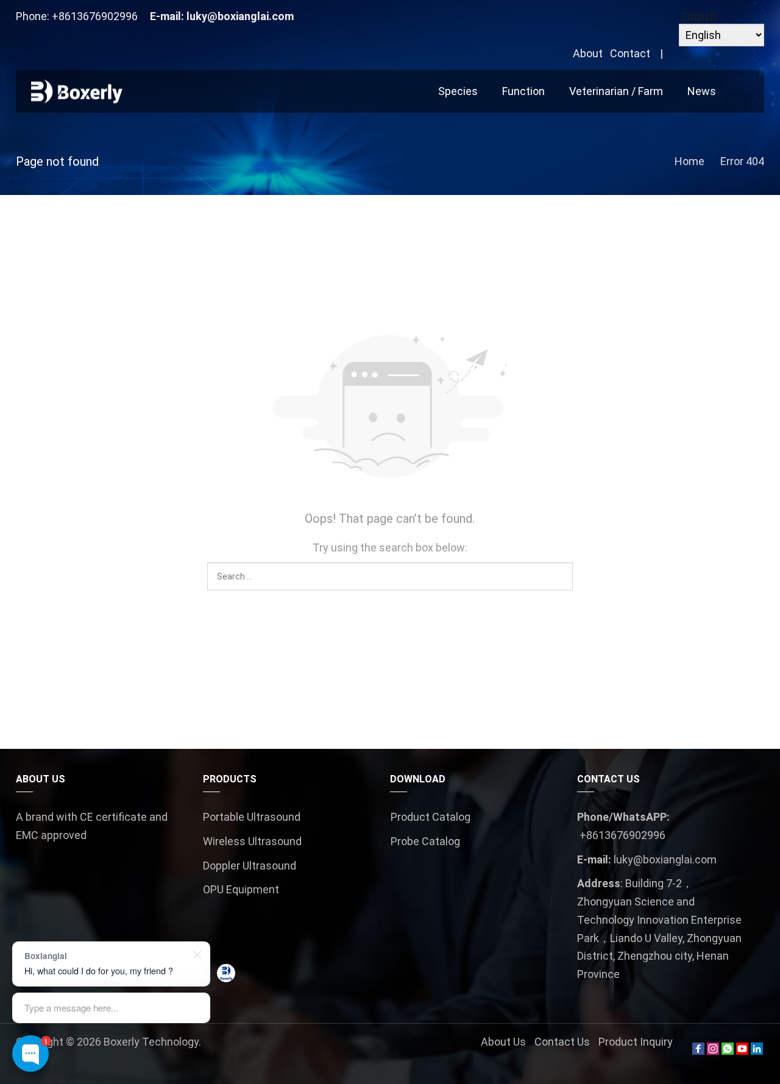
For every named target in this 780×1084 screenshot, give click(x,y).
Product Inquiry (635, 1041)
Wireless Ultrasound (252, 841)
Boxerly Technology (151, 1041)
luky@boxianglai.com (240, 16)
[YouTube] (742, 1050)
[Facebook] (698, 1050)
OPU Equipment (241, 889)
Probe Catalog (425, 841)
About (588, 53)
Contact (630, 53)
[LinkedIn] (757, 1050)
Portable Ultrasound (251, 816)
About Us (503, 1041)
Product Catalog (430, 816)
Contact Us (562, 1041)
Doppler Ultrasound (249, 865)
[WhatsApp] (727, 1050)
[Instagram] (713, 1050)
